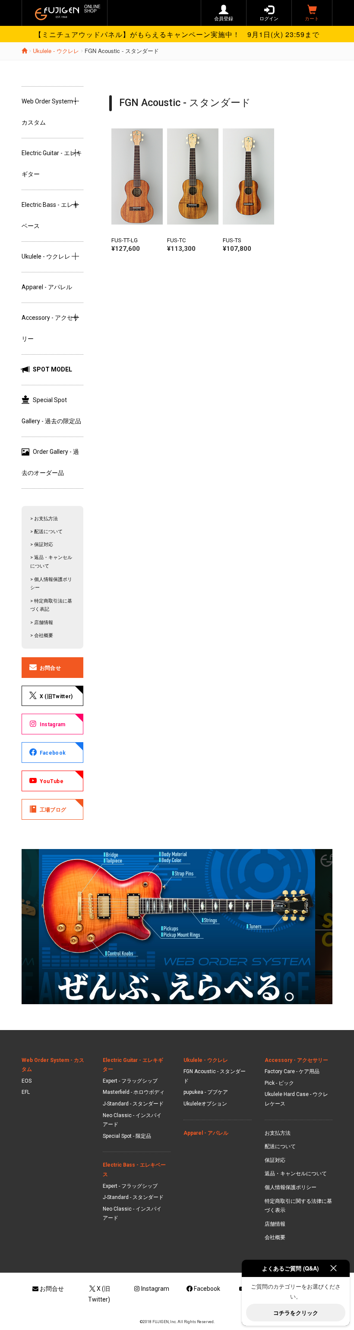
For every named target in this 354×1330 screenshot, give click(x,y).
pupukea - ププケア (205, 1092)
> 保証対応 (41, 544)
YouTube (51, 781)
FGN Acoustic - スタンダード (214, 1076)
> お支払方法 (44, 518)
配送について (280, 1146)
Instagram (53, 724)
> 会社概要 (41, 635)
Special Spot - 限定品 (127, 1136)
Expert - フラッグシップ (130, 1081)
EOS (27, 1081)
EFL (26, 1092)
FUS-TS (232, 240)
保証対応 (275, 1160)
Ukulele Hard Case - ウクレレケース (296, 1099)
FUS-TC (176, 240)
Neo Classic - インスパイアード (132, 1120)
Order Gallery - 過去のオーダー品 (50, 462)
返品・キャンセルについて (296, 1174)
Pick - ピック (279, 1083)
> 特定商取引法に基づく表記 (51, 605)
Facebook (53, 753)
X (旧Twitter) (56, 696)
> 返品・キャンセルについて (51, 562)
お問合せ (50, 668)
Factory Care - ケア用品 (292, 1071)
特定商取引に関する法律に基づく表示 (298, 1206)
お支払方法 (278, 1133)
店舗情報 (275, 1224)
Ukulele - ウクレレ (56, 51)
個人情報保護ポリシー (290, 1187)
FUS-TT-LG (124, 240)
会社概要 (275, 1237)
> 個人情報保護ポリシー (51, 584)
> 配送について (46, 531)
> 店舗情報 (41, 622)
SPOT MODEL (52, 369)
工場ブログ (53, 810)
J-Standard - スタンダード (133, 1104)
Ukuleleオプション (205, 1104)
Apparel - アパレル (47, 287)
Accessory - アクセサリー (296, 1060)
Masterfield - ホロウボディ (133, 1092)
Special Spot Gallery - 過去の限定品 (51, 411)
